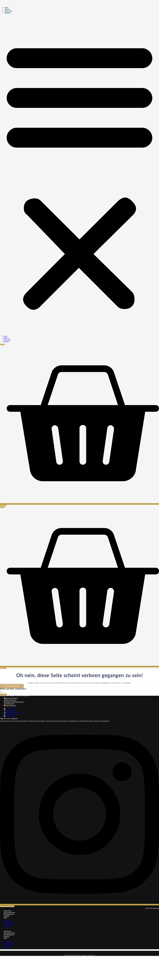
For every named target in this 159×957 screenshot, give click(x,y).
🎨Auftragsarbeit (10, 705)
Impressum (7, 910)
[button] (79, 174)
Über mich (8, 11)
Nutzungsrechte (9, 912)
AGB (5, 917)
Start (6, 7)
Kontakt (7, 13)
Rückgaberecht (9, 914)
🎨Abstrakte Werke (10, 698)
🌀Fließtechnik (9, 703)
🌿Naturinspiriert (10, 700)
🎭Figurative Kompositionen (14, 702)
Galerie (7, 9)
